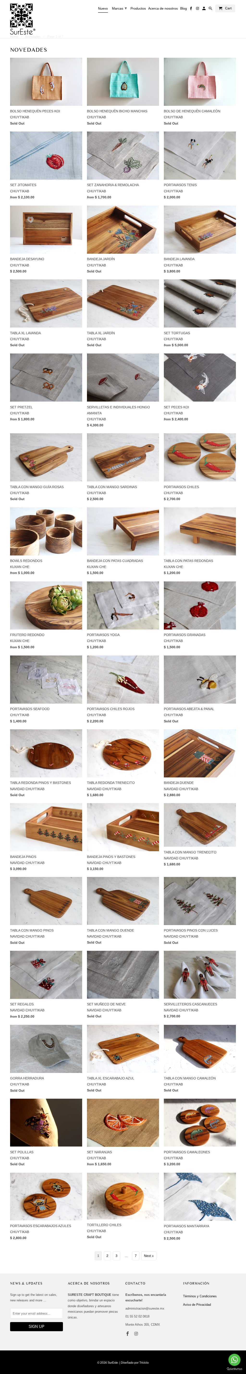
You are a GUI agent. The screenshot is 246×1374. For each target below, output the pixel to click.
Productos (138, 8)
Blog (183, 8)
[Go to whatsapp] (234, 1360)
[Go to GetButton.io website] (234, 1369)
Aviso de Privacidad (197, 1304)
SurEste (113, 1362)
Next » (149, 1256)
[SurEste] (22, 19)
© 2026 (102, 1362)
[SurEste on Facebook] (128, 1333)
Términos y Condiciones (200, 1296)
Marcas (119, 8)
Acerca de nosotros (163, 8)
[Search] (211, 9)
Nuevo (103, 8)
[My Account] (204, 9)
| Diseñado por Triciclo (134, 1362)
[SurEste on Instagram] (136, 1333)
